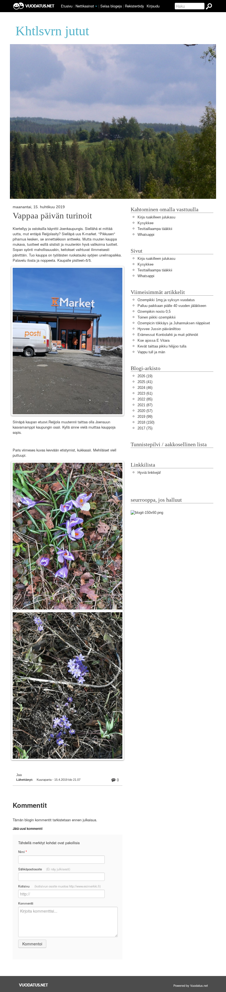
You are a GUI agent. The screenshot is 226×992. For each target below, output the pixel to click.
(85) (145, 399)
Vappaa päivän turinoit (52, 216)
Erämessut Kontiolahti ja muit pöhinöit (168, 335)
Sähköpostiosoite (44, 869)
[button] (96, 6)
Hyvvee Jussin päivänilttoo (159, 329)
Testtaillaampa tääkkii (155, 229)
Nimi (22, 851)
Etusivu (66, 6)
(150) (146, 422)
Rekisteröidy (134, 6)
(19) (145, 376)
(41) (145, 382)
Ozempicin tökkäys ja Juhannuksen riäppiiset (174, 323)
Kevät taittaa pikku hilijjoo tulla (162, 346)
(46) (145, 388)
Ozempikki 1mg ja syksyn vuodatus (166, 300)
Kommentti (25, 903)
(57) (145, 411)
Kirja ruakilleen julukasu (156, 217)
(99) (145, 417)
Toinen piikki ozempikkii (157, 317)
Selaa (111, 6)
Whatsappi (146, 234)
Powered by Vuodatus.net (190, 985)
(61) (145, 393)
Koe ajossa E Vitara (154, 340)
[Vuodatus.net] (33, 985)
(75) (145, 428)
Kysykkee (146, 223)
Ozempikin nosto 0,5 (154, 311)
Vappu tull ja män (151, 352)
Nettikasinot (85, 6)
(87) (145, 405)
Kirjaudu (153, 6)
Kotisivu (59, 886)
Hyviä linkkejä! (149, 472)
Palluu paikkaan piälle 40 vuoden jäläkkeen (172, 306)
